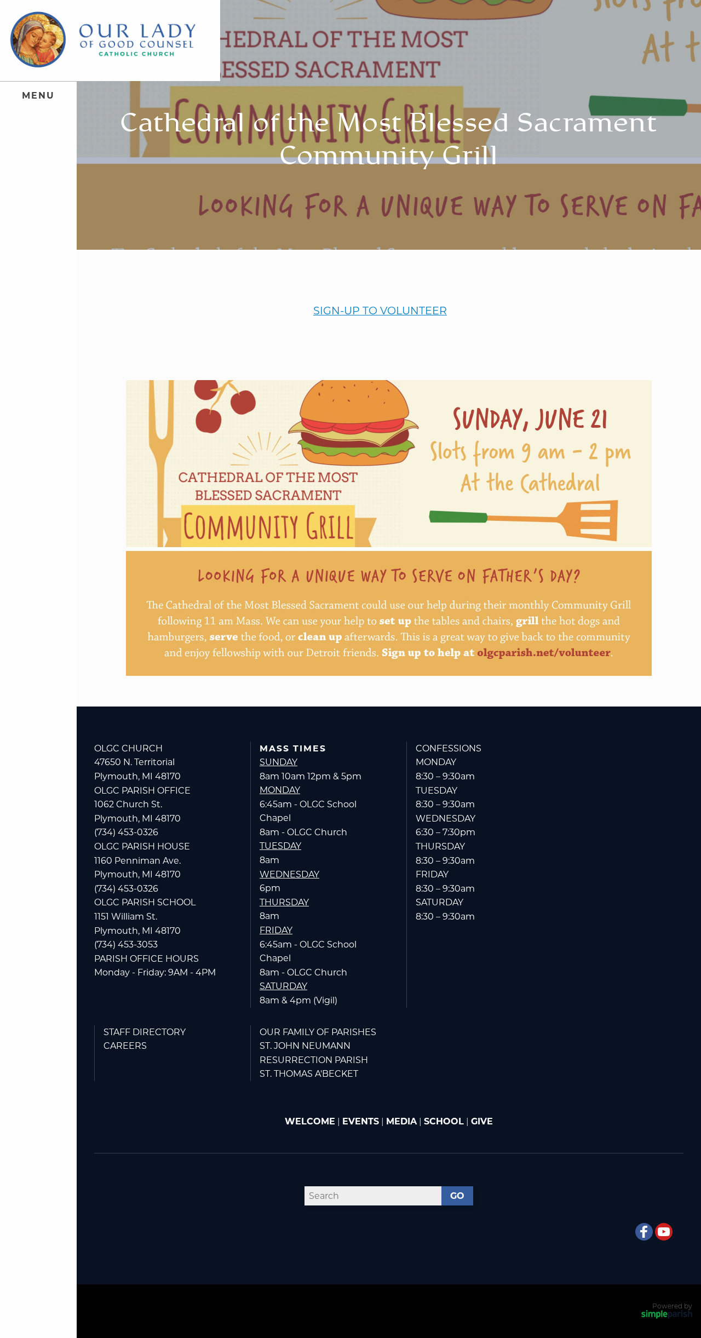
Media (401, 1121)
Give (482, 1121)
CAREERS (125, 1046)
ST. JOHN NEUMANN (305, 1046)
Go (457, 1196)
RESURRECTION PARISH (314, 1060)
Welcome (310, 1121)
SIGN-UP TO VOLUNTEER (380, 310)
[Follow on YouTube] (664, 1232)
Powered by (672, 1306)
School (444, 1121)
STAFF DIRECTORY (145, 1032)
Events (360, 1121)
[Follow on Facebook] (644, 1232)
